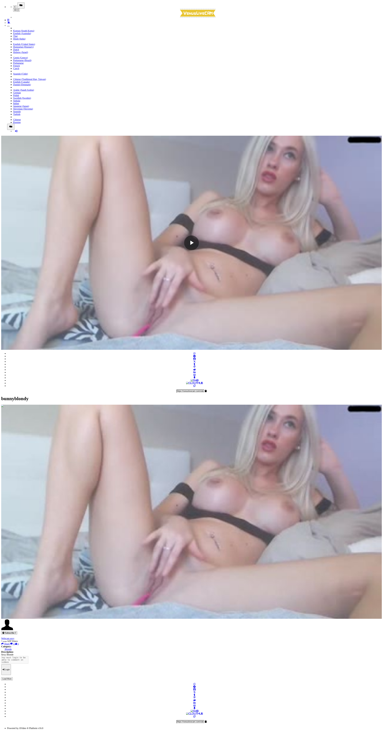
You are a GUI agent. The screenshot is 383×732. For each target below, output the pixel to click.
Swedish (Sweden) (22, 98)
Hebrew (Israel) (20, 52)
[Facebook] (194, 359)
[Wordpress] (194, 375)
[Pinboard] (194, 377)
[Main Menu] (21, 5)
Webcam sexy (7, 638)
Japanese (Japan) (21, 106)
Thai (15, 36)
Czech (16, 68)
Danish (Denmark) (22, 84)
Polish (16, 95)
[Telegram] (194, 356)
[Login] (16, 131)
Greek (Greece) (20, 57)
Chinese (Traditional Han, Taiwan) (29, 79)
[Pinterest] (194, 367)
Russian (17, 122)
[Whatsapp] (194, 353)
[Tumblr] (194, 364)
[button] (9, 632)
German (17, 92)
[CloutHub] (194, 383)
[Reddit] (194, 369)
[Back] (15, 7)
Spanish (17, 111)
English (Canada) (21, 82)
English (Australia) (22, 33)
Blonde (8, 649)
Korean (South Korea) (23, 30)
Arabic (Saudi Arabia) (23, 90)
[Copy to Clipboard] (194, 385)
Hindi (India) (19, 39)
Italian (16, 103)
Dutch (16, 49)
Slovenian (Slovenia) (23, 109)
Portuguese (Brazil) (22, 60)
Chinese (17, 119)
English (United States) (24, 44)
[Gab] (195, 380)
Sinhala (16, 100)
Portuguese (18, 63)
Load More (7, 679)
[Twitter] (194, 361)
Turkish (16, 114)
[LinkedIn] (194, 372)
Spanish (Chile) (20, 74)
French (16, 65)
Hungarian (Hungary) (23, 47)
